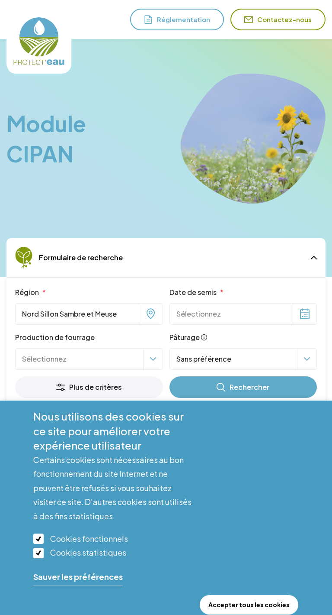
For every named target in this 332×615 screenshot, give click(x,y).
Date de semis (193, 292)
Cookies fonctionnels (89, 539)
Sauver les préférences (78, 577)
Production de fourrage (55, 337)
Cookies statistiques (88, 552)
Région (27, 292)
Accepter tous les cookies (249, 605)
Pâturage (185, 337)
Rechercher (249, 387)
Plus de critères (95, 387)
